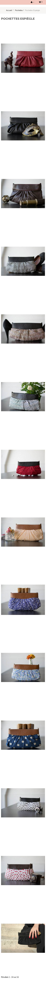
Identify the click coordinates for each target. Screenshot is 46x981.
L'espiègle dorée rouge (23, 325)
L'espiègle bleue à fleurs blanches (23, 595)
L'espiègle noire (23, 122)
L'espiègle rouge (23, 54)
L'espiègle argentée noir (23, 257)
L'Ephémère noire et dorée (23, 934)
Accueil (9, 10)
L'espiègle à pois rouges (23, 866)
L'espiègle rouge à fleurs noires (23, 460)
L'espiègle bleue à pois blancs (23, 731)
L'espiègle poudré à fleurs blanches (23, 528)
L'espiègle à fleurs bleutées (23, 663)
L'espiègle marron (23, 189)
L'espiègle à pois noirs (23, 799)
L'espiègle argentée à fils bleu (23, 392)
